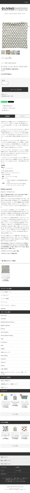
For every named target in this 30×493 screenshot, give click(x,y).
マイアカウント (4, 467)
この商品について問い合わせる (8, 108)
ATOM (24, 481)
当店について (4, 387)
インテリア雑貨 (8, 57)
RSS (21, 481)
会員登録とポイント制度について (9, 384)
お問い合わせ (3, 473)
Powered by (7, 489)
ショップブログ (16, 481)
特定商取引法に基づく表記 (7, 96)
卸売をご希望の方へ (6, 380)
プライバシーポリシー (20, 479)
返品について (4, 94)
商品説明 (7, 116)
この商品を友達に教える (7, 105)
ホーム (3, 57)
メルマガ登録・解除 (8, 481)
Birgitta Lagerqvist (8, 58)
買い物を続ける (5, 110)
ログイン (2, 470)
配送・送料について (18, 478)
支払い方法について (9, 478)
